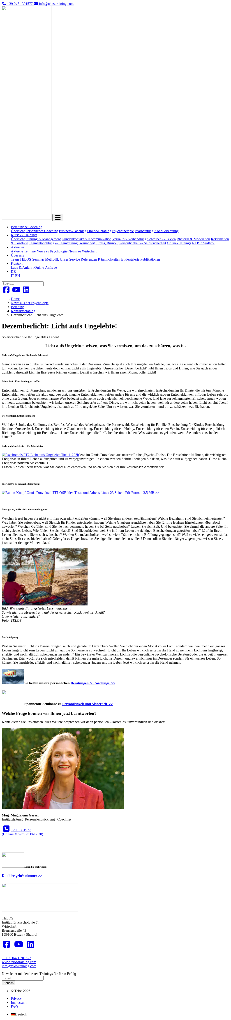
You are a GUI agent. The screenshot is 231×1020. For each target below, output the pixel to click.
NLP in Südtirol (203, 243)
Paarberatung (144, 231)
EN (17, 275)
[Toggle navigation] (57, 217)
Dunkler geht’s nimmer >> (22, 876)
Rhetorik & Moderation (193, 239)
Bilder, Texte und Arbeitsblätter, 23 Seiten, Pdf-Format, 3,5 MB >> (111, 493)
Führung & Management (43, 239)
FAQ (14, 1007)
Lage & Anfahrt (22, 267)
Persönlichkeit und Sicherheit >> (87, 704)
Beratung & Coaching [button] (26, 227)
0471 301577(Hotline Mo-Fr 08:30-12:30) (22, 832)
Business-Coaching (72, 231)
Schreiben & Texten (161, 239)
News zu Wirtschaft (82, 251)
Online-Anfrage (45, 267)
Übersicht (18, 231)
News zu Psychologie (52, 251)
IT (12, 275)
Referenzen (89, 259)
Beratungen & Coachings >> (93, 683)
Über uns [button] (17, 255)
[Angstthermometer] (33, 493)
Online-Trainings (179, 243)
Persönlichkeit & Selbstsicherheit (142, 243)
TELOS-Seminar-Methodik (39, 259)
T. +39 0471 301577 (16, 958)
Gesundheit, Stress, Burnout (98, 243)
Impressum (18, 1002)
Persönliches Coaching (41, 231)
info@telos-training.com (19, 966)
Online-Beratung (99, 231)
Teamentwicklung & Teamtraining (53, 243)
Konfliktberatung (166, 231)
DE (13, 271)
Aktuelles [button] (17, 247)
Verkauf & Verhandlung (129, 239)
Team (15, 259)
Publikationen (150, 259)
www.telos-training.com (19, 962)
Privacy (16, 998)
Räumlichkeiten (109, 259)
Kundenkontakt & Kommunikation (86, 239)
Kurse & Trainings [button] (24, 235)
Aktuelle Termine (23, 251)
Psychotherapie (123, 231)
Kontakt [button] (16, 263)
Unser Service (70, 259)
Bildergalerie (130, 259)
